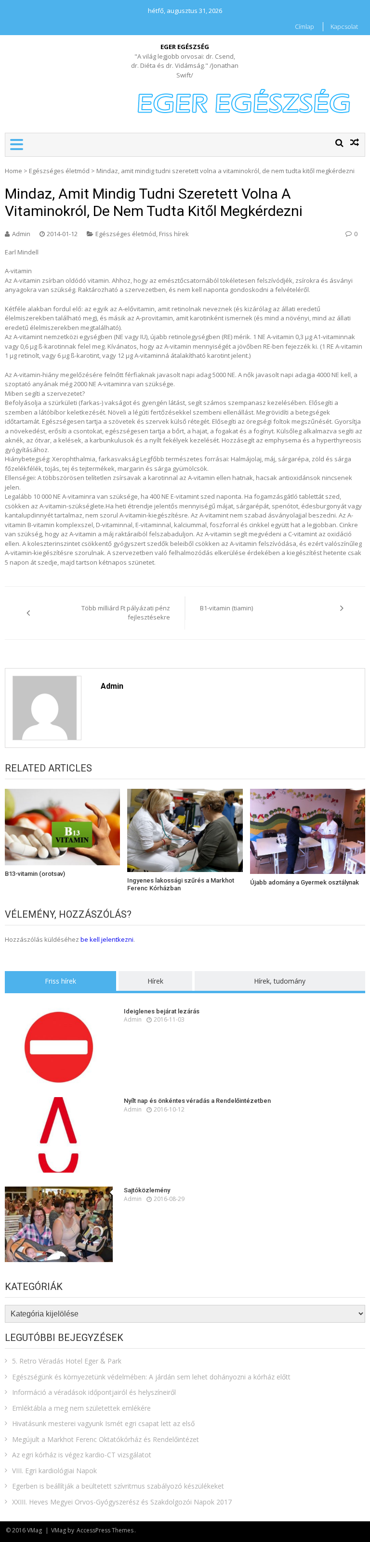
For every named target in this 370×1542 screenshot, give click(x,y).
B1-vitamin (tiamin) (226, 608)
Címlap (304, 26)
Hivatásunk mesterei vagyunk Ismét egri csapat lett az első (103, 1423)
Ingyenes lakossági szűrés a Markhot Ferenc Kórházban (180, 884)
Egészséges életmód (59, 170)
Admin (21, 233)
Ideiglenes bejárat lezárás (161, 1011)
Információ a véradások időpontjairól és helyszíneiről (94, 1392)
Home (13, 170)
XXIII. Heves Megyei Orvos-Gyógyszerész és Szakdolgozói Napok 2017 (122, 1501)
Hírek (155, 981)
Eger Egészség (184, 46)
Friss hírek (174, 233)
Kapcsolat (344, 26)
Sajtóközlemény (147, 1190)
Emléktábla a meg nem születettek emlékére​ (81, 1408)
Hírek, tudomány (279, 981)
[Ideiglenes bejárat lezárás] (59, 1045)
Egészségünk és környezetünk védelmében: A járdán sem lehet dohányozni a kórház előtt (151, 1376)
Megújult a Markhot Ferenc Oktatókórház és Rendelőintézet (105, 1439)
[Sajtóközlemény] (59, 1224)
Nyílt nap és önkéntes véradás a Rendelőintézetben (197, 1100)
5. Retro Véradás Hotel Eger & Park (66, 1360)
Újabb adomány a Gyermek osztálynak (304, 882)
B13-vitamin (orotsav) (35, 873)
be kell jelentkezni (106, 939)
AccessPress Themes (105, 1530)
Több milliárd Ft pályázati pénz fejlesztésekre (125, 613)
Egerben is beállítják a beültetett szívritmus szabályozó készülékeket (118, 1486)
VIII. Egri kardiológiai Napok (54, 1470)
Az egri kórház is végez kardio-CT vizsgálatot (81, 1454)
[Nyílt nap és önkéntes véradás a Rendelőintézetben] (59, 1135)
